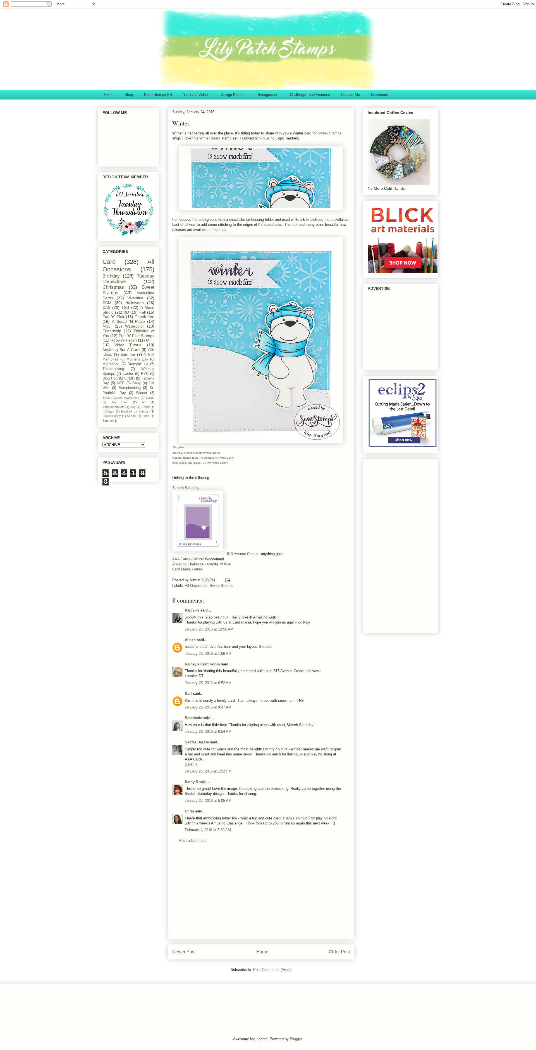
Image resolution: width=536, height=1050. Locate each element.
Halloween (134, 302)
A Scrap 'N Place (128, 321)
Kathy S (191, 782)
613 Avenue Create (242, 554)
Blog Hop (110, 378)
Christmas (113, 287)
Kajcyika (192, 610)
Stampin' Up (138, 364)
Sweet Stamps (329, 133)
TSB (125, 307)
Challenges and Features (310, 95)
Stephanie (193, 718)
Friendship (111, 331)
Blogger (296, 1039)
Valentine (135, 298)
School (131, 416)
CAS (106, 307)
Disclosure (379, 95)
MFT (150, 340)
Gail (188, 693)
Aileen (190, 640)
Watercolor (134, 326)
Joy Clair (119, 402)
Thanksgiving (113, 369)
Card (109, 261)
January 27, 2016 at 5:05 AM (208, 800)
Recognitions (268, 95)
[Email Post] (227, 580)
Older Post (339, 951)
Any (133, 407)
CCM (106, 302)
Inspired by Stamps (135, 411)
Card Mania (182, 569)
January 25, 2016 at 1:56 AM (208, 653)
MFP (121, 383)
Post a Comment (193, 840)
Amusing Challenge (188, 564)
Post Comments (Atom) (272, 970)
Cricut (146, 407)
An (143, 402)
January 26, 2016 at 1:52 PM (208, 771)
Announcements (113, 407)
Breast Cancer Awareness (120, 397)
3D (126, 312)
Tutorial (107, 420)
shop (222, 229)
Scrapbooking (130, 388)
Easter (128, 374)
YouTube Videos (196, 95)
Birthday (111, 276)
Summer (127, 354)
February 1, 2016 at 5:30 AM (208, 830)
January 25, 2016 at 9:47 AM (208, 707)
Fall (142, 312)
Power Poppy (111, 416)
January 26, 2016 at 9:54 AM (208, 731)
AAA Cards (181, 559)
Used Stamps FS (158, 95)
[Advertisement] (261, 895)
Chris (189, 811)
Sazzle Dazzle (197, 742)
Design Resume (234, 95)
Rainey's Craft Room (202, 664)
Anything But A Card (121, 349)
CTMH (129, 378)
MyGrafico (110, 364)
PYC (145, 374)
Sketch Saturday (185, 488)
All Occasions (196, 586)
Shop (129, 95)
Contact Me (350, 95)
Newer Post (183, 951)
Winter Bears (209, 138)
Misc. (107, 326)
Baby (136, 383)
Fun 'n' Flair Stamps (136, 335)
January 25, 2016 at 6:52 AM (208, 683)
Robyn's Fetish (124, 340)
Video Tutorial (128, 345)
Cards (150, 397)
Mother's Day (137, 359)
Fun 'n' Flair (113, 316)
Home (108, 95)
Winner (141, 393)
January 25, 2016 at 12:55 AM (209, 629)
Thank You (144, 316)
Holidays (108, 411)
